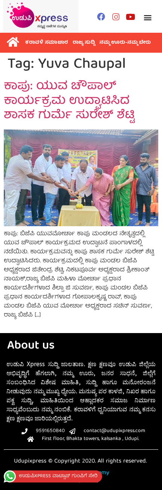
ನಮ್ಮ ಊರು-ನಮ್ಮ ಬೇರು (125, 42)
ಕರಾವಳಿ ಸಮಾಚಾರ (46, 42)
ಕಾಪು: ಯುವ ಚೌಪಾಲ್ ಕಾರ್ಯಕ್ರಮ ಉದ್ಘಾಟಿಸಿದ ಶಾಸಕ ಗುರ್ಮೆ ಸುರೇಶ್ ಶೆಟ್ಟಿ (69, 101)
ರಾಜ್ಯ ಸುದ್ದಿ (84, 42)
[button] (147, 17)
